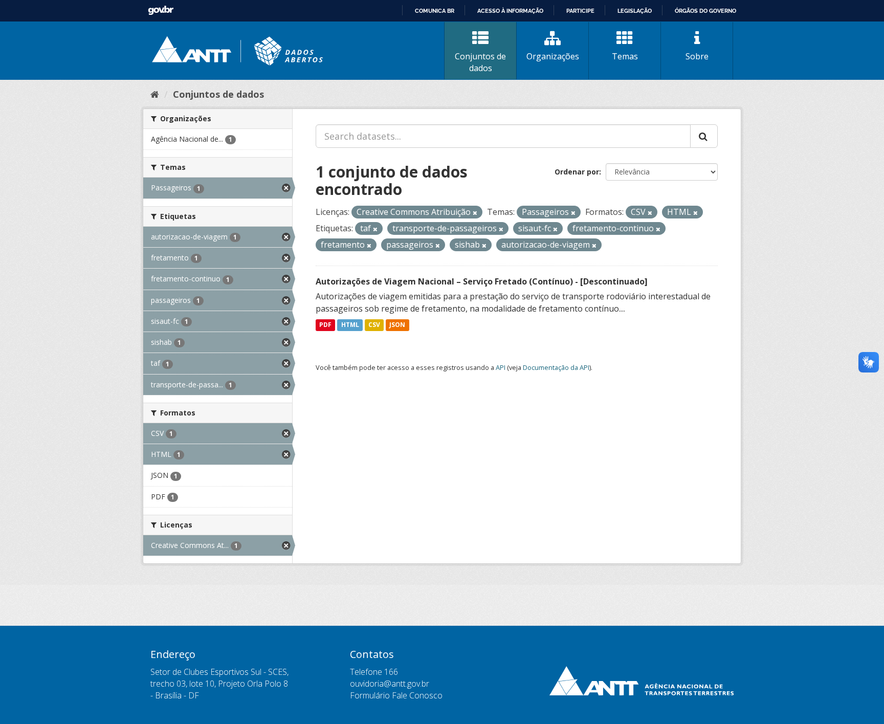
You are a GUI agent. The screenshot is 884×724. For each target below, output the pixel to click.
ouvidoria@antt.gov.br (389, 683)
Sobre (697, 56)
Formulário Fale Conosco (396, 695)
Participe (580, 10)
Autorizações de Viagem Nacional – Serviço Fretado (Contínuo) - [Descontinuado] (482, 281)
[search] (704, 136)
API (500, 367)
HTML (350, 325)
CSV (374, 325)
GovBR (160, 10)
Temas (625, 56)
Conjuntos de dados (480, 62)
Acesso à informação (510, 10)
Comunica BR (434, 10)
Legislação (634, 10)
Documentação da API (556, 367)
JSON (397, 325)
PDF (325, 325)
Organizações (552, 56)
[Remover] (475, 212)
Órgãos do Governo (705, 10)
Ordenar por (577, 172)
